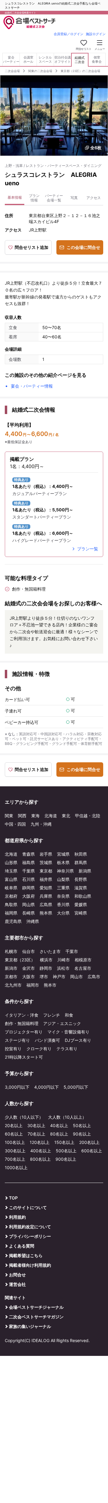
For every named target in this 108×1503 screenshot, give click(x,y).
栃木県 (63, 862)
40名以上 (59, 1125)
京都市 (11, 976)
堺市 (44, 976)
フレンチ (51, 1015)
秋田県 (80, 854)
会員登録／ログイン (68, 34)
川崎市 (63, 959)
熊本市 (50, 984)
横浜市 (46, 959)
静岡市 (46, 968)
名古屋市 (82, 968)
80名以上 (59, 1133)
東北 (66, 815)
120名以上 (40, 1142)
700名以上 (15, 1159)
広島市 (94, 976)
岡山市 (76, 976)
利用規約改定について (30, 1226)
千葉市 (71, 951)
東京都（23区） (20, 959)
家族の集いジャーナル (30, 1326)
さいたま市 (50, 951)
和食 (69, 1015)
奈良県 (63, 896)
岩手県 (46, 854)
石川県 (28, 879)
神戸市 (59, 976)
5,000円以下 (76, 1087)
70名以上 (36, 1133)
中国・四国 (15, 824)
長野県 (80, 879)
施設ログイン (96, 34)
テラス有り (66, 1048)
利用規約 (17, 1217)
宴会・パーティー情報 (32, 386)
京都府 (11, 896)
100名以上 (15, 1142)
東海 (35, 815)
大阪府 (28, 896)
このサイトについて (28, 1207)
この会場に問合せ (83, 247)
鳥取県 (11, 904)
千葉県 (28, 870)
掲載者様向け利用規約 (30, 1265)
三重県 (63, 887)
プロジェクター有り (24, 1031)
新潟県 (85, 870)
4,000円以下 (46, 1087)
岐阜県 (11, 887)
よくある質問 (21, 1245)
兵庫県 (46, 896)
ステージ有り (17, 1040)
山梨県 (63, 879)
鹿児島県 (13, 921)
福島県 (28, 862)
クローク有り (39, 1048)
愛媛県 (80, 904)
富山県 (11, 879)
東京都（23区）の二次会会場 (80, 71)
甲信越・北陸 (87, 815)
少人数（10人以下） (24, 1117)
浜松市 (63, 968)
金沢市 (28, 968)
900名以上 (66, 1159)
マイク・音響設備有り (68, 1031)
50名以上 (82, 1125)
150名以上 (64, 1142)
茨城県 (46, 862)
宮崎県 (80, 912)
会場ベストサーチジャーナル (36, 1307)
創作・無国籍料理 (21, 1023)
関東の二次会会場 (40, 71)
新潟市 (11, 968)
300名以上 (15, 1150)
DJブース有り (78, 1040)
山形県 (11, 862)
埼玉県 (11, 870)
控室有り (13, 1048)
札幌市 (11, 951)
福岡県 (11, 912)
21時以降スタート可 (24, 1057)
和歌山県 (82, 896)
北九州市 (13, 984)
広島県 (46, 904)
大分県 (63, 912)
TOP (13, 1197)
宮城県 (63, 854)
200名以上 (89, 1142)
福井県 (46, 879)
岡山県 (28, 904)
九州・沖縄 (41, 824)
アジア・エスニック (62, 1023)
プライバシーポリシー (30, 1236)
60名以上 (14, 1133)
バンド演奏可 (47, 1040)
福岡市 (32, 984)
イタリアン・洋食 (21, 1015)
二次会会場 (12, 71)
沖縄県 (32, 921)
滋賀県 (80, 887)
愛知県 (46, 887)
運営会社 (17, 1284)
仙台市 (28, 951)
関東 (9, 815)
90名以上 (82, 1133)
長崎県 (28, 912)
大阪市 (28, 976)
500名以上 (66, 1150)
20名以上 (13, 1125)
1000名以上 (16, 1167)
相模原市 (83, 959)
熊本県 (46, 912)
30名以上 (36, 1125)
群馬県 (80, 862)
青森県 (28, 854)
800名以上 (40, 1159)
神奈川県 (65, 870)
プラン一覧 (87, 548)
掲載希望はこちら (26, 1255)
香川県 (63, 904)
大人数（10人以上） (67, 1117)
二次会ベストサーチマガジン (36, 1316)
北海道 (50, 815)
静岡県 (28, 887)
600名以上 (91, 1150)
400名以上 (40, 1150)
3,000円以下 (17, 1087)
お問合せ (17, 1274)
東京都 (46, 870)
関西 (22, 815)
